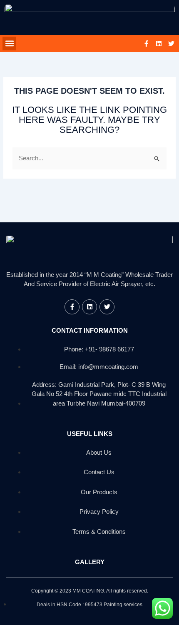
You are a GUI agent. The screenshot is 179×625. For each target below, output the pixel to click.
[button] (9, 43)
